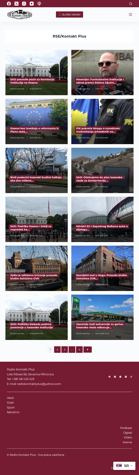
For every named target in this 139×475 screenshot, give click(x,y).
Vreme (127, 442)
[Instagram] (24, 4)
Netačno (13, 412)
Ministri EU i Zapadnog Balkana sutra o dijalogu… (102, 228)
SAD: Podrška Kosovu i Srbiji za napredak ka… (30, 228)
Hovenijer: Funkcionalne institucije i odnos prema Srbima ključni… (100, 81)
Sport (11, 407)
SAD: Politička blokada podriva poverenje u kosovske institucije (31, 326)
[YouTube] (32, 4)
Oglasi (127, 432)
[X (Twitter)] (16, 4)
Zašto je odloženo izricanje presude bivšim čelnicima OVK (33, 277)
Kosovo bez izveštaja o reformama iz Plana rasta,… (34, 130)
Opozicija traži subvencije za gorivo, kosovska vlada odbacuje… (100, 326)
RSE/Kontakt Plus (69, 36)
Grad (10, 402)
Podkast (126, 428)
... (72, 349)
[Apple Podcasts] (39, 4)
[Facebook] (9, 4)
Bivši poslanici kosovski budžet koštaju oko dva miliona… (36, 179)
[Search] (130, 3)
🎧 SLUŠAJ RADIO (69, 14)
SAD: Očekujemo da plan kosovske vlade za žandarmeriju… (99, 179)
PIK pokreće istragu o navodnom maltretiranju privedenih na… (98, 130)
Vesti (10, 398)
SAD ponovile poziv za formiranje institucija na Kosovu (32, 81)
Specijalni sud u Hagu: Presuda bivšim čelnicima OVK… (101, 277)
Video (128, 437)
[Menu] (130, 14)
